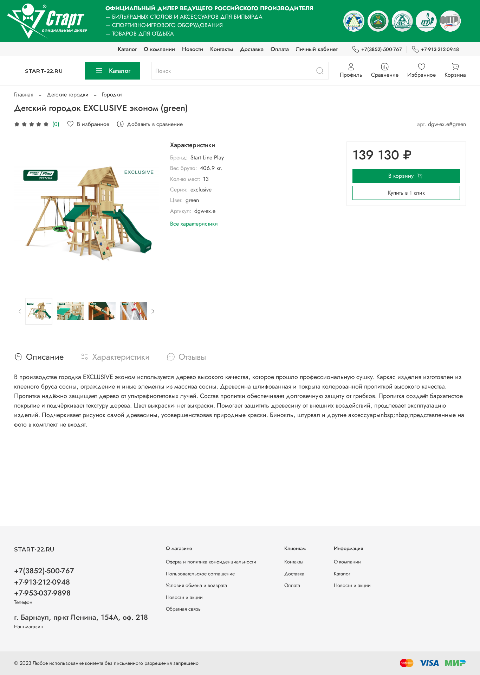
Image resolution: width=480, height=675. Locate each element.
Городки (112, 94)
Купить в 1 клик (406, 193)
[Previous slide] (25, 214)
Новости (192, 49)
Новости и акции (184, 597)
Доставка (252, 49)
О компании (159, 49)
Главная (23, 94)
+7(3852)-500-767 (381, 49)
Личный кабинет (317, 49)
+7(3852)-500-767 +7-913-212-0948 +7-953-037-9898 (44, 582)
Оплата (280, 49)
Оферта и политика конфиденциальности (211, 561)
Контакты (221, 49)
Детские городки (68, 94)
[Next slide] (147, 214)
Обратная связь (183, 608)
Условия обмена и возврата (196, 585)
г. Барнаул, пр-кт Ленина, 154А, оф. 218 (81, 617)
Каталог (127, 49)
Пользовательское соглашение (200, 573)
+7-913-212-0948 (440, 49)
